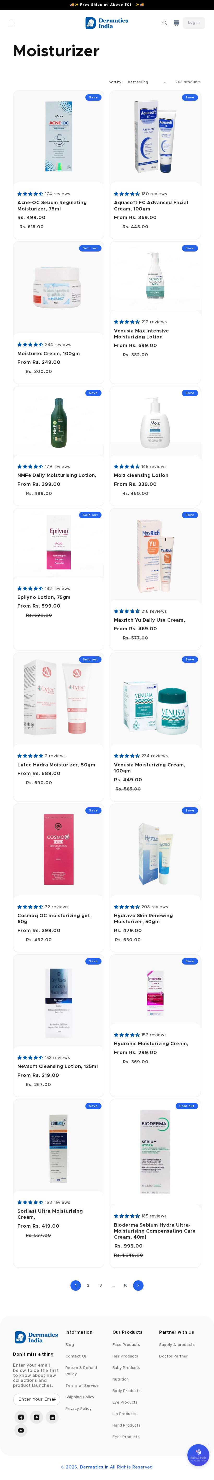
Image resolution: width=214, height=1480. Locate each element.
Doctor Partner (173, 1356)
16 (126, 1285)
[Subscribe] (54, 1399)
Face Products (126, 1345)
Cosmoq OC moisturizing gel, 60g (54, 919)
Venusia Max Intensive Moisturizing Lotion (141, 334)
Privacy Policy (79, 1409)
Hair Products (125, 1356)
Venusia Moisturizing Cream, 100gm (149, 768)
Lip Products (124, 1414)
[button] (11, 23)
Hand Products (126, 1425)
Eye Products (125, 1402)
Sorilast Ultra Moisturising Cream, (50, 1214)
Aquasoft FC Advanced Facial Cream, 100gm (151, 206)
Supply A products (177, 1345)
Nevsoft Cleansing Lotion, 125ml (57, 1066)
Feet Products (126, 1437)
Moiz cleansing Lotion (141, 475)
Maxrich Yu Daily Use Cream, (149, 620)
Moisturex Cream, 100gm (48, 354)
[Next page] (138, 1285)
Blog (70, 1345)
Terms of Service (82, 1386)
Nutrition (120, 1379)
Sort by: (116, 82)
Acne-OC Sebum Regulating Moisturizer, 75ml (52, 206)
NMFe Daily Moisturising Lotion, (57, 475)
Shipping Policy (80, 1397)
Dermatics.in (94, 1467)
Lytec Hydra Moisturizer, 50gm (56, 765)
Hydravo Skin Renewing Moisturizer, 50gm (143, 919)
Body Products (126, 1391)
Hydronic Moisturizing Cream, (151, 1044)
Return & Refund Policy (81, 1371)
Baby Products (126, 1368)
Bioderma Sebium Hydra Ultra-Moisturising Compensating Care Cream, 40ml (155, 1231)
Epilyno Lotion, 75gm (44, 597)
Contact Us (76, 1356)
